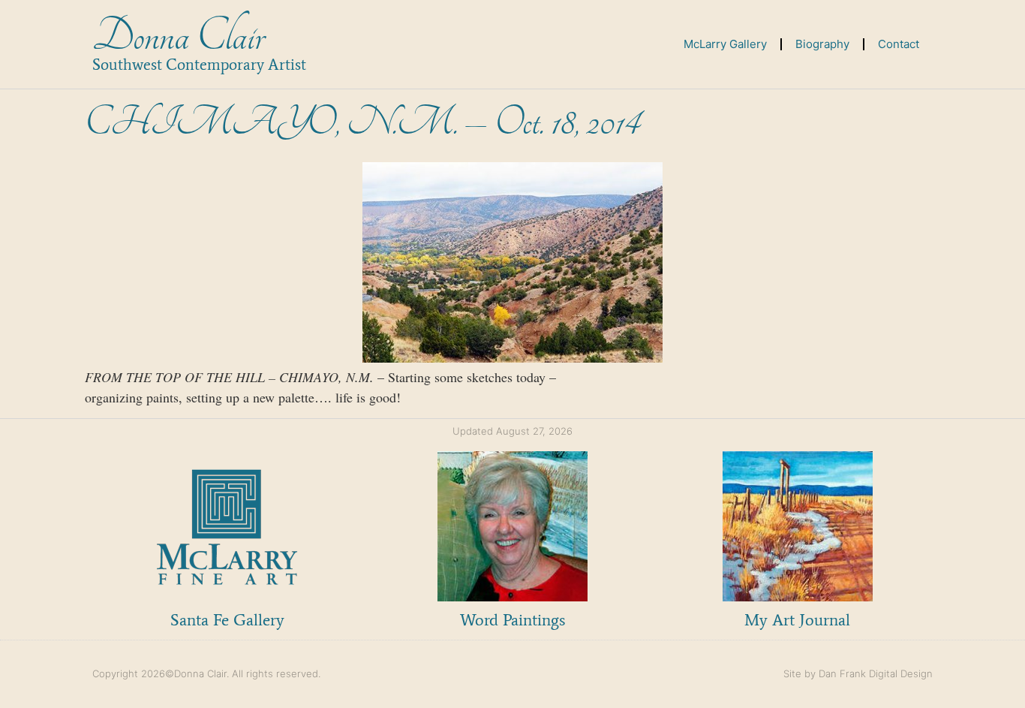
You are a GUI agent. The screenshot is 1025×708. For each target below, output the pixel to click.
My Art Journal (797, 620)
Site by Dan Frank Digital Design (858, 673)
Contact (898, 44)
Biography (822, 44)
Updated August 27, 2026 (512, 431)
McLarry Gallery (725, 44)
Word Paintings (512, 620)
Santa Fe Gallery (227, 620)
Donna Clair (178, 36)
